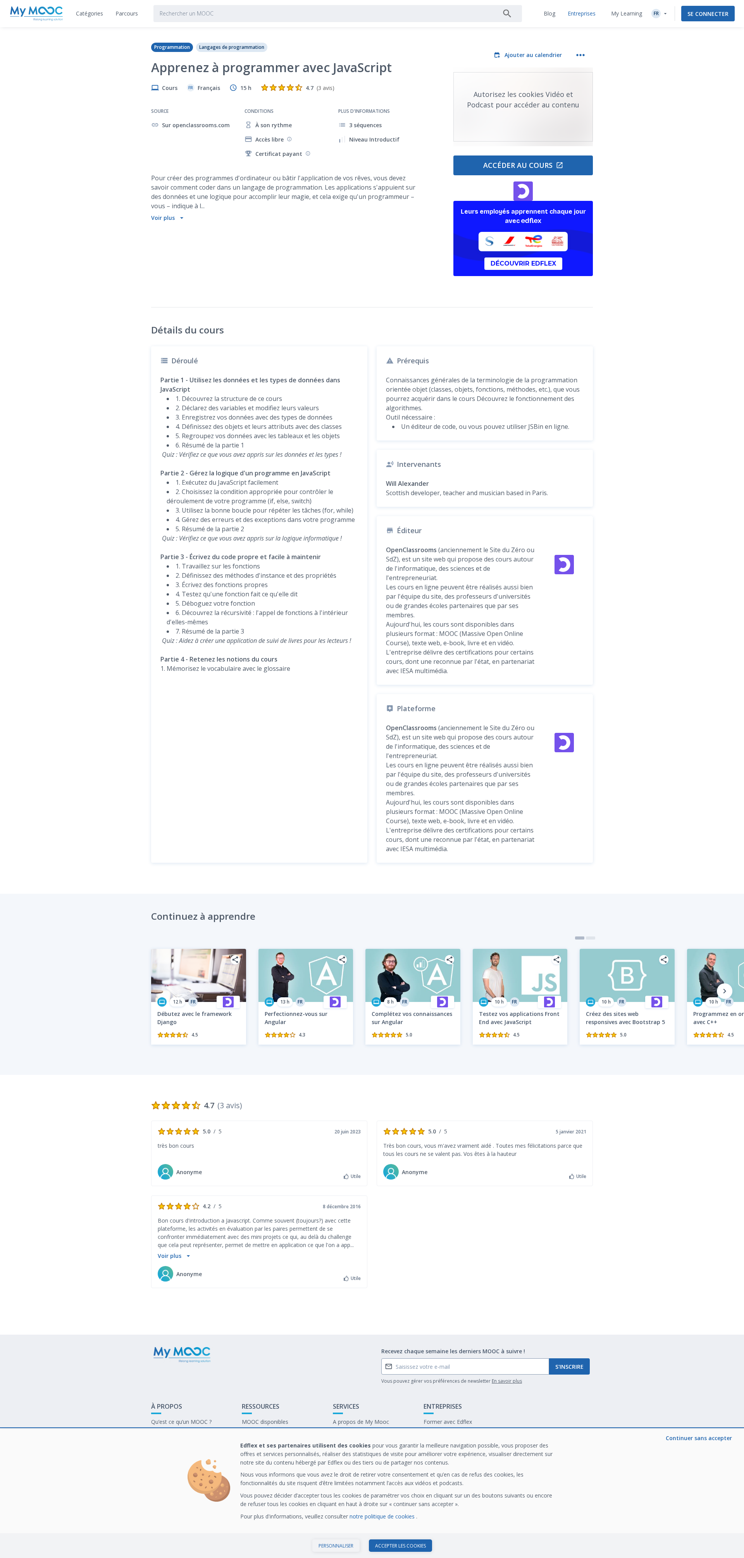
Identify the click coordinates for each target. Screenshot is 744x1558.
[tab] (89, 13)
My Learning (626, 13)
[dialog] (372, 1493)
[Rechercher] (507, 13)
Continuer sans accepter (699, 1438)
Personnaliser (336, 1545)
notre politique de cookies (383, 1516)
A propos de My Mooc (361, 1421)
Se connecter (707, 13)
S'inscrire (569, 1366)
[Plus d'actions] (580, 55)
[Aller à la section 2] (590, 938)
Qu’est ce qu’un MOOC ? (181, 1421)
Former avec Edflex (448, 1421)
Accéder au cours (518, 165)
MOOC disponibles (265, 1421)
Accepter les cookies (400, 1545)
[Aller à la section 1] (579, 938)
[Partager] (235, 959)
